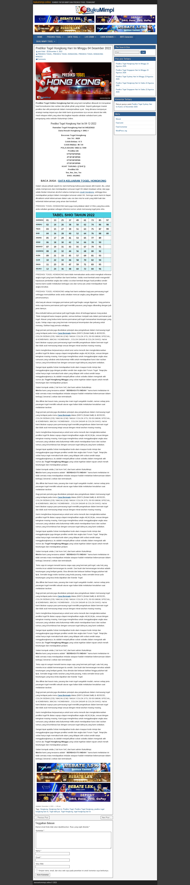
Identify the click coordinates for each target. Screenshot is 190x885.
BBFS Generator (126, 37)
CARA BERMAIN (106, 37)
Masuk (118, 119)
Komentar (40, 831)
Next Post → (107, 818)
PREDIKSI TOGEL (54, 37)
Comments (42, 59)
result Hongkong (87, 192)
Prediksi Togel (68, 809)
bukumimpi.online (42, 2)
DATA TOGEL (73, 37)
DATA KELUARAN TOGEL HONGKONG (82, 180)
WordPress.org (121, 131)
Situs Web (39, 864)
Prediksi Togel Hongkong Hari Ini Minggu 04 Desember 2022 (73, 48)
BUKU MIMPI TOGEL (44, 41)
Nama (38, 851)
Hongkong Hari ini (55, 809)
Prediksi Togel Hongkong (84, 809)
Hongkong (44, 809)
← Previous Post (41, 818)
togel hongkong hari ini (82, 812)
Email (38, 857)
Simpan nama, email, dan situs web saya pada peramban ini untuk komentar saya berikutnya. (74, 871)
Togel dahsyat (54, 812)
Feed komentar (121, 127)
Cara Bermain (64, 333)
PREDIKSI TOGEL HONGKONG (65, 54)
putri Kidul (41, 51)
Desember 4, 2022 (55, 51)
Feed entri (119, 123)
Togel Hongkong (67, 812)
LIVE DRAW (89, 37)
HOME (39, 37)
